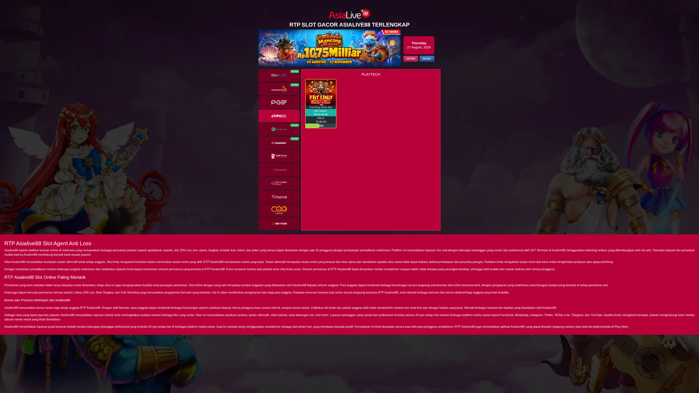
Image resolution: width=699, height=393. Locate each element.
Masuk (427, 58)
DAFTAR (410, 58)
